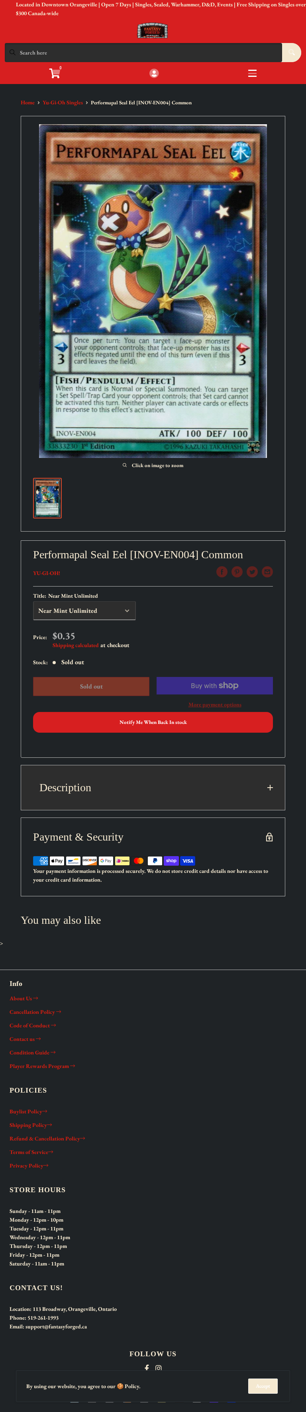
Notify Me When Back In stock (153, 722)
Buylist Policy (26, 1111)
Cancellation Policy (33, 1011)
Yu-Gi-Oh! (46, 573)
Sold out (91, 686)
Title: (65, 595)
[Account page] (154, 73)
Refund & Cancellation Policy (45, 1138)
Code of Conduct (30, 1025)
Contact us (23, 1038)
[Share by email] (267, 571)
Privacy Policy (26, 1165)
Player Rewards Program (40, 1066)
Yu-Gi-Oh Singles (63, 102)
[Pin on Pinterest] (237, 571)
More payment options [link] (214, 704)
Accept (263, 1386)
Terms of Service (29, 1152)
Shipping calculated (76, 645)
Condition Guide (30, 1052)
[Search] (291, 52)
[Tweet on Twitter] (252, 571)
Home (28, 102)
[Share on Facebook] (222, 571)
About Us (21, 998)
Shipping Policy (28, 1124)
